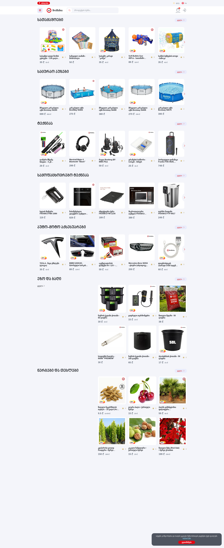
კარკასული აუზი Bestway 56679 (165, 109)
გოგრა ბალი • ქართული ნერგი (139, 408)
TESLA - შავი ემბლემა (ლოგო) (49, 264)
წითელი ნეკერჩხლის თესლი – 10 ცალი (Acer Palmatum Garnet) (108, 408)
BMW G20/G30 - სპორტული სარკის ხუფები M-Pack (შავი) (78, 264)
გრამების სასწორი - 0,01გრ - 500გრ (137, 161)
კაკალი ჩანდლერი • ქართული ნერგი (137, 449)
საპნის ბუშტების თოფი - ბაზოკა (168, 57)
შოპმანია (57, 10)
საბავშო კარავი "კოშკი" (106, 57)
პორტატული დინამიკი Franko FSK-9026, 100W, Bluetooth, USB (168, 161)
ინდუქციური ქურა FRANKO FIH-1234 (107, 212)
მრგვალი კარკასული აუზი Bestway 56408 (108, 109)
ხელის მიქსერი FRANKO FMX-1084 (48, 212)
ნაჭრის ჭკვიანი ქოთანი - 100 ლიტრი (139, 357)
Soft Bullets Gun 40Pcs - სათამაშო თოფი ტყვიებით (136, 57)
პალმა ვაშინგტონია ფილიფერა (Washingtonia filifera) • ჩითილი (169, 408)
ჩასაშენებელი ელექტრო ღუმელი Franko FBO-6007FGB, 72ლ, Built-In (78, 212)
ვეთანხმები (187, 542)
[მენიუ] (40, 10)
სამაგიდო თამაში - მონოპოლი (77, 57)
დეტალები (187, 538)
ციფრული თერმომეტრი (139, 316)
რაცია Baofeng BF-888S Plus (107, 161)
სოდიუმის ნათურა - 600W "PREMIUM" (106, 357)
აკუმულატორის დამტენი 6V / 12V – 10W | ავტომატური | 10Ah (107, 264)
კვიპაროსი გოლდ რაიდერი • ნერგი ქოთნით (106, 449)
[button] (184, 42)
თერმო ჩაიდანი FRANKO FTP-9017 (166, 212)
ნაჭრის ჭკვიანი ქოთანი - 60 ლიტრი (108, 317)
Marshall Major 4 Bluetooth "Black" (77, 161)
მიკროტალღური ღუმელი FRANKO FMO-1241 (136, 212)
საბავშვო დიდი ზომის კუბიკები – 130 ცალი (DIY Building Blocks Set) (49, 57)
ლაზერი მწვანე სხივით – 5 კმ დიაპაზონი (46, 161)
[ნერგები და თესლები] (65, 416)
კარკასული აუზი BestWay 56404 (76, 109)
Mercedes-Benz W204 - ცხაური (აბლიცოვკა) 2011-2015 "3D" (138, 264)
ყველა (179, 20)
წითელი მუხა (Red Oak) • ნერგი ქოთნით (169, 449)
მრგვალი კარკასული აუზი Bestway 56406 (138, 109)
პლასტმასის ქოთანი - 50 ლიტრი (169, 357)
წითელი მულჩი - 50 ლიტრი (167, 317)
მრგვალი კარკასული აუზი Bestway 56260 (49, 109)
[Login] (184, 10)
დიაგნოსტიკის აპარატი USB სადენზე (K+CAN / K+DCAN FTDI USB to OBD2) (168, 264)
